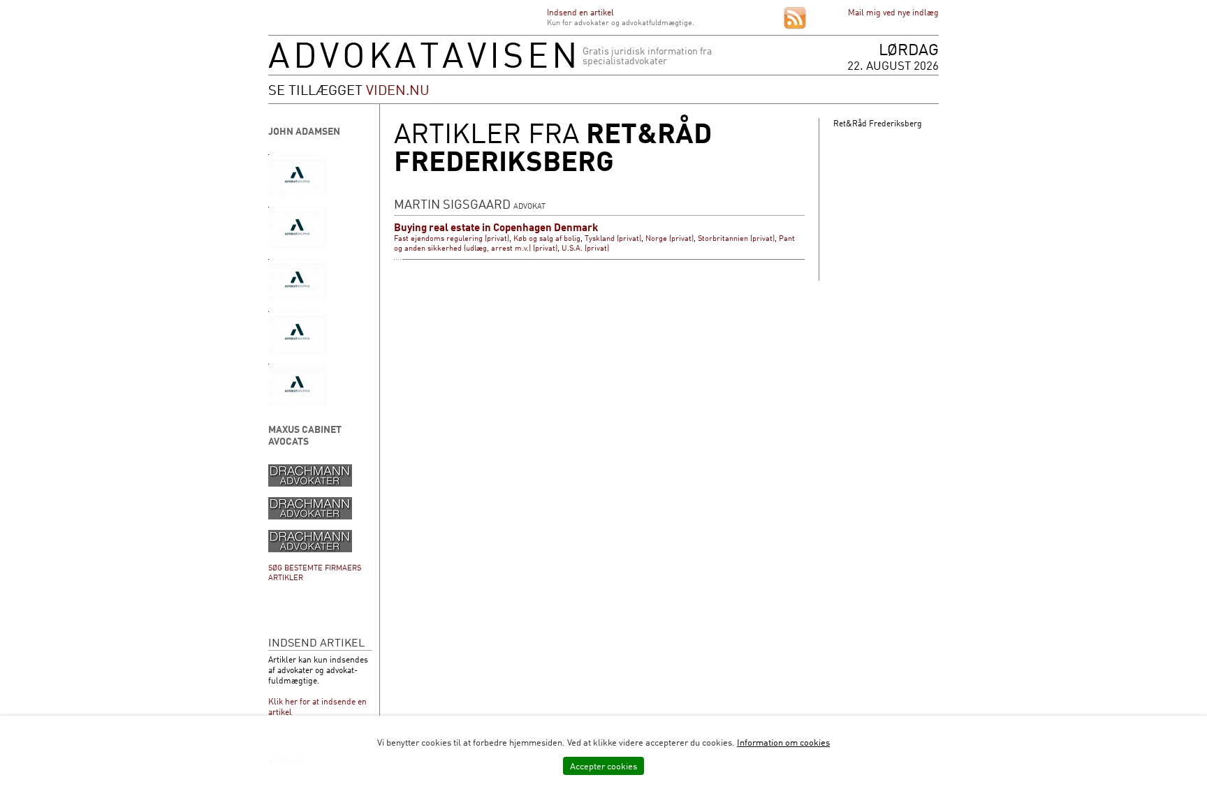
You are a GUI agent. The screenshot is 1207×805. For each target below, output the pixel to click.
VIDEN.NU (398, 89)
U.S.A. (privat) (585, 248)
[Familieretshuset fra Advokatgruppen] (297, 245)
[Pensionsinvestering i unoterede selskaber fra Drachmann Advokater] (310, 516)
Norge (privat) (669, 238)
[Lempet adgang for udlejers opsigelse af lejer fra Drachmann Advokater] (310, 549)
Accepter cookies (603, 765)
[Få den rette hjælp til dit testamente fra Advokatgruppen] (297, 350)
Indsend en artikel (580, 12)
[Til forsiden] (421, 64)
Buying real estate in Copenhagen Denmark (496, 227)
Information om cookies (783, 742)
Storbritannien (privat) (736, 238)
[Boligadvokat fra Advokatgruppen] (297, 402)
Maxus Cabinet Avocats (305, 435)
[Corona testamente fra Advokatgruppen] (297, 193)
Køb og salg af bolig (546, 238)
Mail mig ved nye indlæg (893, 12)
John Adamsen (304, 131)
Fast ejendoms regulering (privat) (451, 238)
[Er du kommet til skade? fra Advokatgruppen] (297, 298)
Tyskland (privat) (613, 238)
